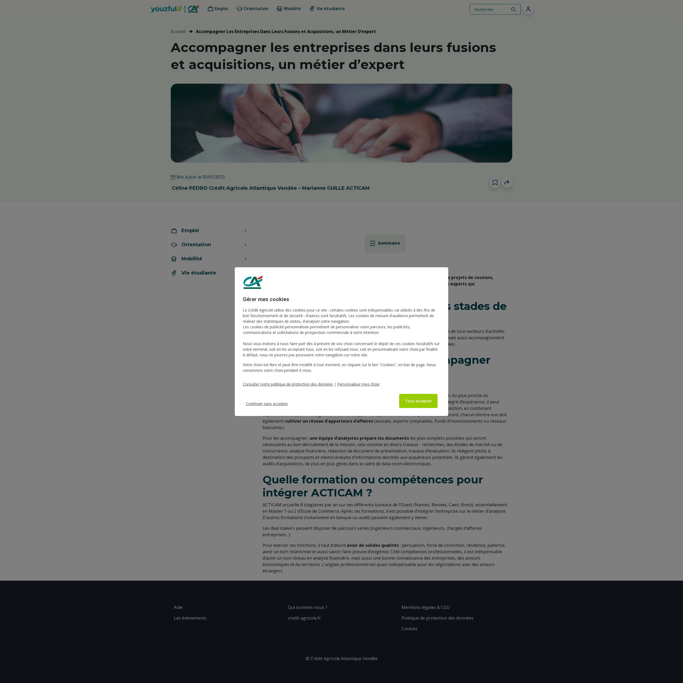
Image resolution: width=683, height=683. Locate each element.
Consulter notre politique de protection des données (288, 384)
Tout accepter (418, 400)
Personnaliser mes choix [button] (358, 384)
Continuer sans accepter (267, 403)
